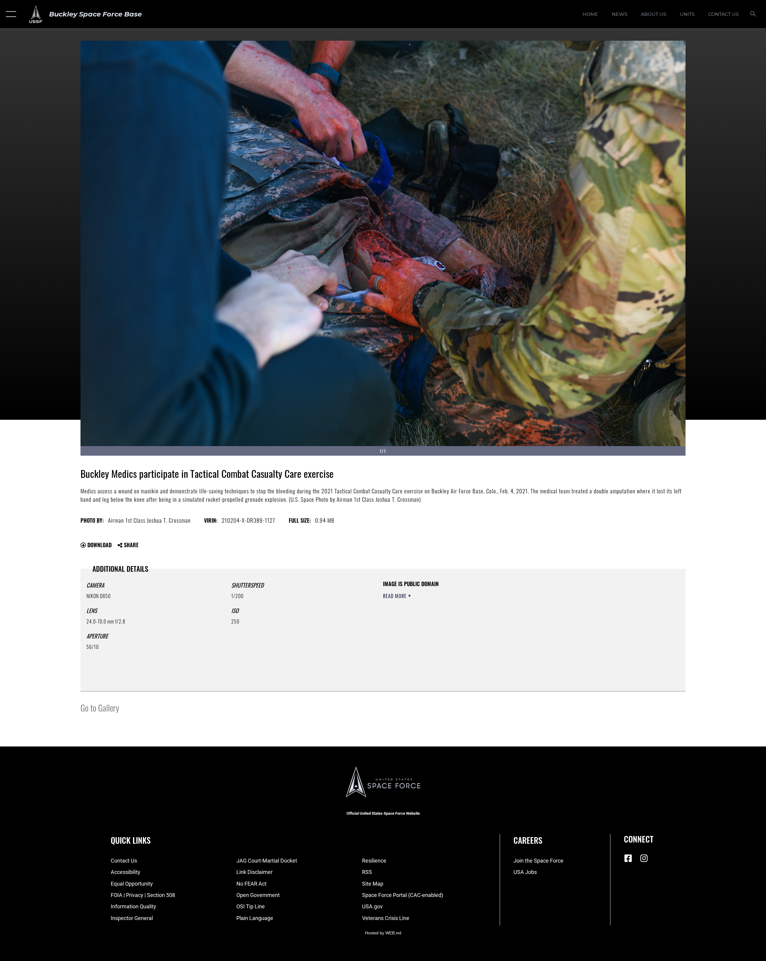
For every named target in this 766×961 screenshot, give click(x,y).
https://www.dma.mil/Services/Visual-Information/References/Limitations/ (453, 625)
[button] (9, 14)
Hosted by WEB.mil (383, 932)
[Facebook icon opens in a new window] (628, 858)
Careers (527, 840)
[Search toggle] (753, 14)
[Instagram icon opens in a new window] (643, 858)
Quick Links (131, 840)
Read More (395, 596)
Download (99, 545)
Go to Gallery (99, 707)
